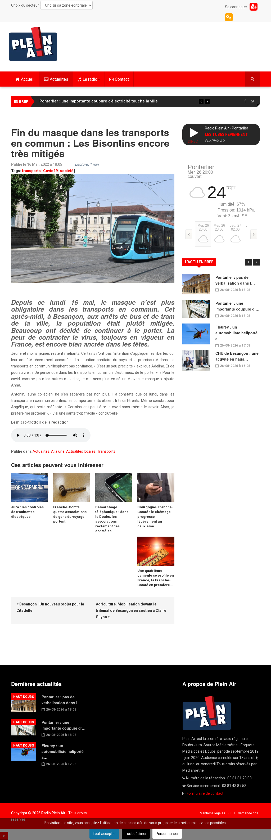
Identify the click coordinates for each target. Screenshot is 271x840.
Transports (106, 451)
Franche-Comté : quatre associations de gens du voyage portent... (70, 514)
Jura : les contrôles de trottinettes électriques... (27, 512)
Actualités (41, 451)
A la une (58, 451)
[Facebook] (245, 101)
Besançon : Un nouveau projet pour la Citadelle (50, 607)
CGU (231, 813)
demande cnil (248, 813)
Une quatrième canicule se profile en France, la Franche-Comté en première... (155, 578)
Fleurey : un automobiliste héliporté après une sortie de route (97, 101)
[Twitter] (253, 101)
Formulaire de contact (205, 793)
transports (31, 171)
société (66, 171)
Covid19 (50, 171)
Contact (122, 79)
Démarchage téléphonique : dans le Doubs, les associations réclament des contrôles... (111, 519)
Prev (248, 262)
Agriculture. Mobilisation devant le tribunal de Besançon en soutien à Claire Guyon (131, 610)
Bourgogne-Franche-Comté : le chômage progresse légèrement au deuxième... (155, 516)
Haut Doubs (23, 697)
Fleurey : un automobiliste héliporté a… (236, 332)
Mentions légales (212, 813)
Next (256, 262)
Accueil (27, 79)
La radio (90, 79)
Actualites (59, 79)
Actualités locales (81, 451)
